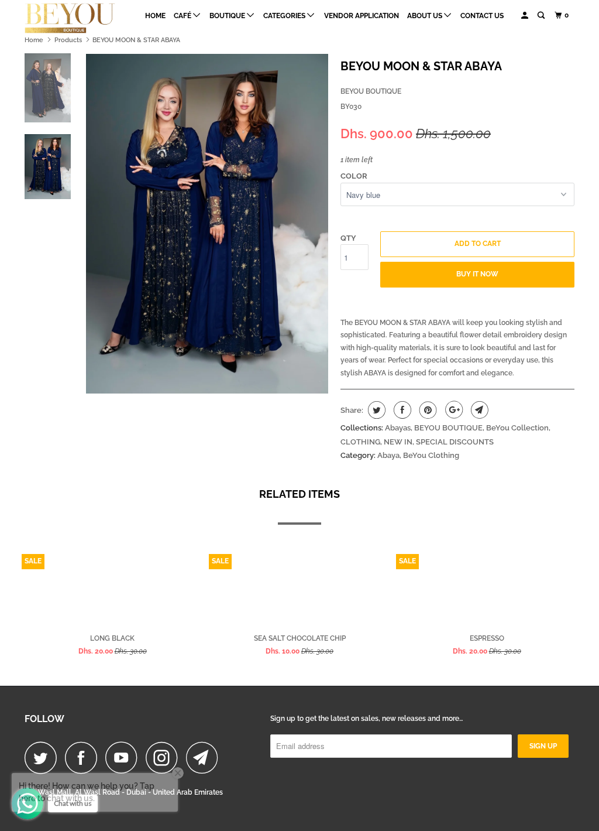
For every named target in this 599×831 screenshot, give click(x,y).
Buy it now (477, 274)
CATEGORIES (285, 16)
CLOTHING (360, 441)
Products (68, 40)
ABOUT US (425, 16)
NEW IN (398, 441)
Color (353, 176)
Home (155, 16)
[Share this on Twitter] (375, 410)
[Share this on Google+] (452, 410)
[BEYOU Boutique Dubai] (71, 18)
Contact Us (482, 16)
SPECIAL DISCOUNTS (455, 441)
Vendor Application (361, 16)
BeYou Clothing (431, 455)
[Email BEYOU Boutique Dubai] (205, 757)
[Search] (541, 15)
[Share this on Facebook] (401, 410)
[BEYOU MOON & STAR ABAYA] (207, 224)
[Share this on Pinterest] (426, 410)
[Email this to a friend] (478, 410)
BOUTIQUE (228, 16)
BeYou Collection (517, 427)
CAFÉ (183, 16)
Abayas (398, 427)
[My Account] (525, 15)
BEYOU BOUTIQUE (370, 91)
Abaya (388, 455)
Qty (348, 238)
